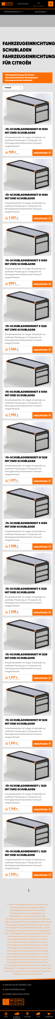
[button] (13, 88)
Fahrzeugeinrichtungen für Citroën (19, 75)
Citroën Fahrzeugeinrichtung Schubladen (25, 904)
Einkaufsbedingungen (15, 989)
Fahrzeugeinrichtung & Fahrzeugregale (21, 78)
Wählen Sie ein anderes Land (18, 985)
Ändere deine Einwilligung (17, 994)
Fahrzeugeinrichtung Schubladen (18, 80)
